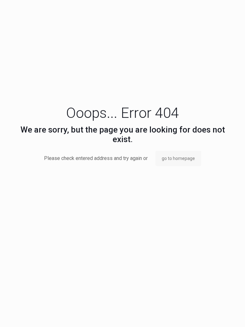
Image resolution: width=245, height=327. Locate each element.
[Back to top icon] (214, 314)
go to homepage (178, 158)
